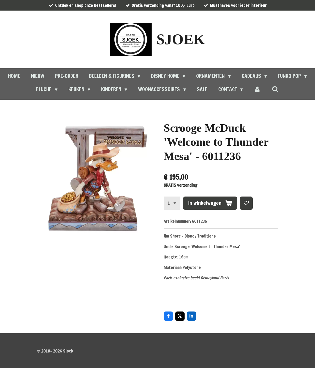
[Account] (257, 89)
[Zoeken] (275, 89)
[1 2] (172, 203)
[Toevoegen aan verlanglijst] (246, 203)
